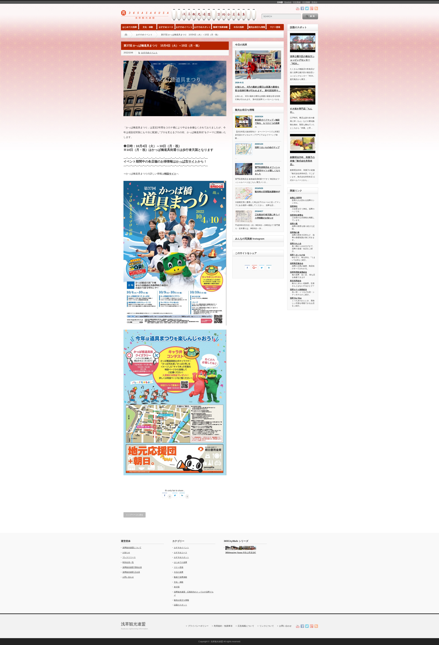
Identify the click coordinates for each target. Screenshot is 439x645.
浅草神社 (294, 206)
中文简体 (297, 2)
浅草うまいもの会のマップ (267, 147)
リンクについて (266, 626)
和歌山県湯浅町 (249, 552)
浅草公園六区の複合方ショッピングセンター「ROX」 (302, 60)
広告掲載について (246, 626)
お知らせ (126, 552)
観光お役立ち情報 (257, 27)
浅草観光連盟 (133, 624)
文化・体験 (148, 27)
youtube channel (298, 8)
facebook (302, 8)
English (287, 2)
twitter (307, 8)
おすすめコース (166, 27)
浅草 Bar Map (296, 298)
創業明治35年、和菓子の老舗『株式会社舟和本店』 (302, 161)
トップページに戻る (134, 515)
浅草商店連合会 (296, 263)
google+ (311, 8)
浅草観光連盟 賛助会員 (132, 567)
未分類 (177, 587)
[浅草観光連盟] (145, 17)
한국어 (314, 2)
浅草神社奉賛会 (296, 215)
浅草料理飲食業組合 (298, 272)
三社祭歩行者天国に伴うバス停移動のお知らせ (267, 216)
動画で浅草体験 (220, 27)
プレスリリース (129, 557)
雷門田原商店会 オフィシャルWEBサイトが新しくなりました (267, 170)
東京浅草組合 (295, 281)
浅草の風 (294, 224)
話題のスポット (180, 605)
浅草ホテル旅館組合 (298, 289)
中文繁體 (306, 2)
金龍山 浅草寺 (296, 198)
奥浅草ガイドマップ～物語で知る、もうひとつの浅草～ (267, 123)
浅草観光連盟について (131, 548)
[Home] (125, 34)
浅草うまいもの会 (297, 255)
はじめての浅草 (129, 27)
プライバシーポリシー (198, 626)
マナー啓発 (275, 27)
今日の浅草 (239, 27)
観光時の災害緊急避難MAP (267, 191)
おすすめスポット (202, 27)
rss (316, 8)
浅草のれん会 (295, 243)
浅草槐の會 (294, 232)
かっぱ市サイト (187, 161)
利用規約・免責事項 (223, 626)
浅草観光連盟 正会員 (131, 572)
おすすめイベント (184, 27)
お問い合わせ (128, 577)
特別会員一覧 (128, 562)
